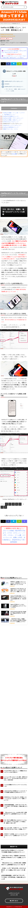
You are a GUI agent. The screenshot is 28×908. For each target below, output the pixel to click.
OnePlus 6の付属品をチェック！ (11, 116)
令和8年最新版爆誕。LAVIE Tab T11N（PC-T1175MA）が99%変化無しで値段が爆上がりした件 (13, 877)
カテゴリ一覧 (14, 895)
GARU (7, 40)
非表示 (14, 75)
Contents (7, 84)
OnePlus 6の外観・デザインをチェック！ (13, 118)
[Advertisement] (14, 174)
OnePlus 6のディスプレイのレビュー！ (14, 86)
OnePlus (3, 38)
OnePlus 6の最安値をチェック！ (11, 127)
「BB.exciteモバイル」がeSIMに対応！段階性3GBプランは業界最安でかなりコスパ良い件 (13, 863)
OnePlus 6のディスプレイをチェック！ (14, 81)
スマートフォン (8, 23)
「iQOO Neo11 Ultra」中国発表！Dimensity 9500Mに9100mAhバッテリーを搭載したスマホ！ (13, 857)
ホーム (2, 23)
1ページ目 (14, 153)
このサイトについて (14, 893)
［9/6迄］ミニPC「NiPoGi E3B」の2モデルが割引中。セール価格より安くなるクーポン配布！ (13, 870)
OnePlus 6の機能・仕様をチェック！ (12, 120)
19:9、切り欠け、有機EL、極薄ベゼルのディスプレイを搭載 (15, 90)
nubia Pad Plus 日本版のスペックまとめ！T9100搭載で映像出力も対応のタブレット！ (13, 851)
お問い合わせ (14, 900)
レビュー (10, 38)
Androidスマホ (15, 23)
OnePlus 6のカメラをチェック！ (11, 121)
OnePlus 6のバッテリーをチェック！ (12, 125)
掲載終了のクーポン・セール (10, 129)
